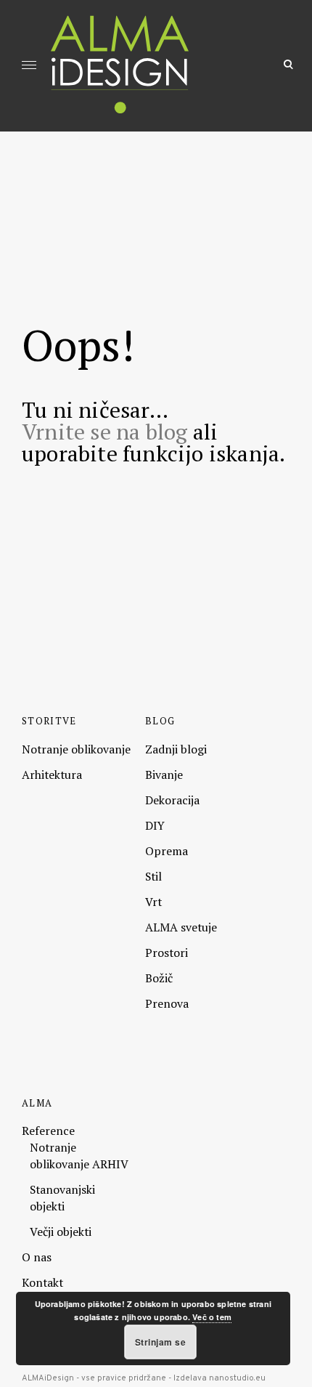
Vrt (153, 902)
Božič (159, 978)
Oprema (166, 851)
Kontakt (42, 1282)
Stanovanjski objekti (62, 1197)
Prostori (166, 953)
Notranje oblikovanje (76, 749)
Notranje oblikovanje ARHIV (79, 1155)
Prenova (167, 1003)
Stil (153, 876)
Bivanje (164, 775)
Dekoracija (172, 800)
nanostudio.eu (237, 1378)
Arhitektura (52, 775)
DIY (155, 825)
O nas (37, 1257)
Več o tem (211, 1316)
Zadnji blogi (176, 749)
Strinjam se (160, 1341)
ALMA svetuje (181, 927)
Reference (48, 1131)
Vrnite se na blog (104, 431)
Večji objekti (60, 1232)
